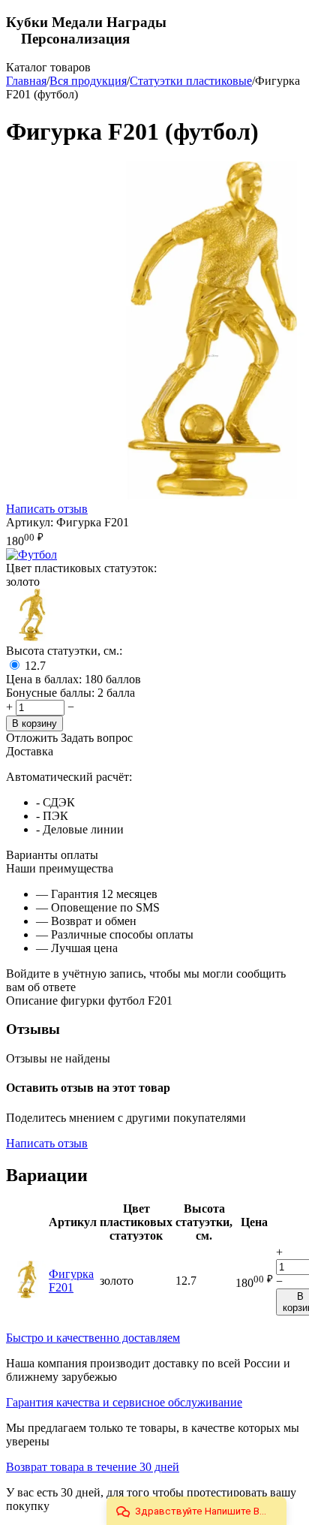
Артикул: (29, 522)
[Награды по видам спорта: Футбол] (31, 554)
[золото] (32, 637)
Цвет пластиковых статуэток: (81, 568)
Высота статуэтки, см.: (64, 650)
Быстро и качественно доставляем (93, 1337)
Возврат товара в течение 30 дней (92, 1466)
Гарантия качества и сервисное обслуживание (124, 1402)
